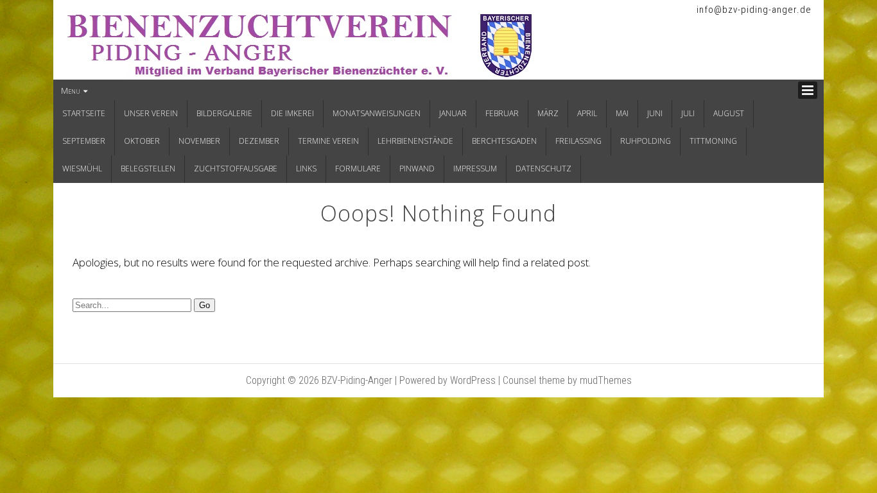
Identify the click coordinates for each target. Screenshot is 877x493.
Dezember (259, 140)
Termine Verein (328, 140)
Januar (453, 113)
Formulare (358, 168)
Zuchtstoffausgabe (235, 168)
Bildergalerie (224, 113)
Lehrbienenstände (415, 140)
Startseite (83, 113)
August (728, 113)
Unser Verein (151, 113)
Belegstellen (148, 168)
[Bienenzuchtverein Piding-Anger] (300, 74)
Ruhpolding (645, 140)
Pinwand (417, 168)
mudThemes (606, 380)
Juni (655, 113)
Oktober (142, 140)
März (548, 113)
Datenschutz (543, 168)
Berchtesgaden (504, 140)
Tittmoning (713, 140)
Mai (622, 113)
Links (306, 168)
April (587, 113)
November (199, 140)
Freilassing (578, 140)
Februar (502, 113)
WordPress (473, 380)
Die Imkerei (292, 113)
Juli (688, 113)
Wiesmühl (82, 168)
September (83, 140)
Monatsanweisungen (377, 113)
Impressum (475, 168)
